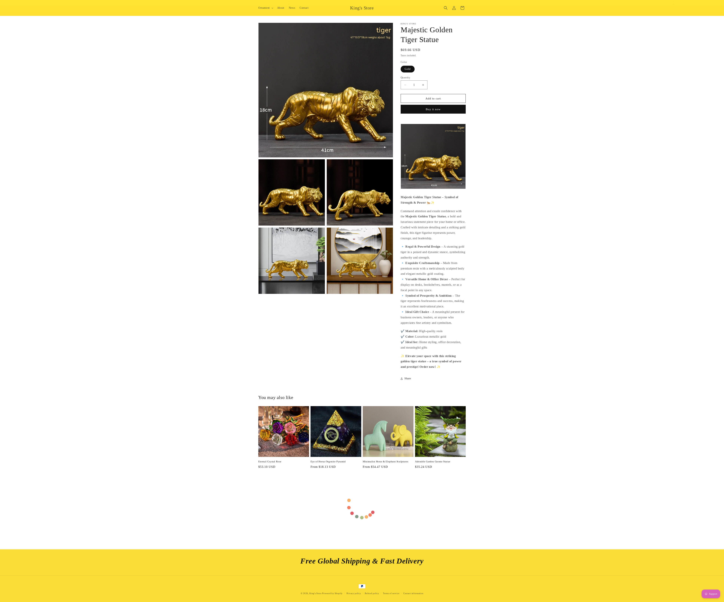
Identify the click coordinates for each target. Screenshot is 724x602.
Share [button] (407, 378)
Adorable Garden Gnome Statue (432, 461)
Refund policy (372, 593)
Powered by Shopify (332, 593)
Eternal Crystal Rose (269, 461)
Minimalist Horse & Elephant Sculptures (385, 461)
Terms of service (391, 593)
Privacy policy (354, 593)
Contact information (413, 593)
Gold (408, 69)
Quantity (405, 77)
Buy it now (433, 109)
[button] (265, 8)
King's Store (315, 593)
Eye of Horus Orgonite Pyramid (328, 461)
